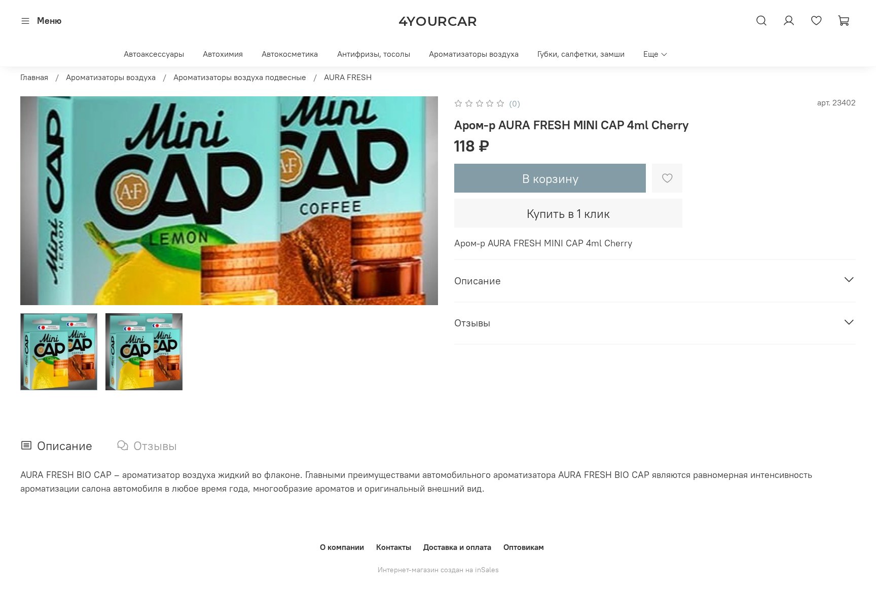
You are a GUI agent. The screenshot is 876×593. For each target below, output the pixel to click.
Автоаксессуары (154, 54)
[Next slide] (422, 201)
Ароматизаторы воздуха (474, 54)
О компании (342, 547)
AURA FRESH (348, 77)
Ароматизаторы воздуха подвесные (239, 77)
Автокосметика (290, 54)
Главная (34, 77)
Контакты (393, 547)
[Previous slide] (36, 201)
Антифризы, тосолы (373, 54)
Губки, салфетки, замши (581, 54)
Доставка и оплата (457, 547)
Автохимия (223, 54)
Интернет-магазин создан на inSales (438, 569)
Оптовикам (523, 547)
